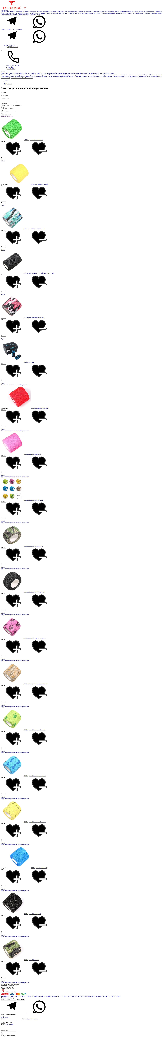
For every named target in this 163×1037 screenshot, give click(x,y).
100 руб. (3, 294)
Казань (7, 73)
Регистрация (4, 1017)
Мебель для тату (79, 13)
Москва (3, 73)
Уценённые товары (36, 14)
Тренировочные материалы (92, 13)
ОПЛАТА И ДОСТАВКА (11, 66)
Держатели (88, 11)
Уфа (63, 73)
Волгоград (43, 73)
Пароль (30, 1019)
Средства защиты (40, 13)
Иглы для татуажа (79, 11)
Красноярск (58, 73)
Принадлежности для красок (58, 11)
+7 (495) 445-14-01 (17, 29)
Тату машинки (5, 11)
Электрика (26, 11)
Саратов (31, 73)
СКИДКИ (10, 67)
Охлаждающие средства (28, 13)
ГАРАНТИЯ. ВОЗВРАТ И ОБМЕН (28, 996)
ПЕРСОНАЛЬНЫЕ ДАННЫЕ (105, 996)
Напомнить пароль (32, 1019)
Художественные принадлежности (126, 13)
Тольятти (21, 73)
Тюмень (26, 73)
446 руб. (3, 521)
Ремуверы (71, 13)
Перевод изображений (147, 11)
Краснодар (37, 73)
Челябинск (84, 73)
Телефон (3, 1019)
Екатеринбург (102, 73)
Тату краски (32, 11)
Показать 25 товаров (7, 116)
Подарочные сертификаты (144, 13)
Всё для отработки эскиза (22, 14)
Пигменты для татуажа (43, 11)
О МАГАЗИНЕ (5, 996)
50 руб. (3, 250)
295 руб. (3, 161)
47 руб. (3, 659)
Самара (75, 73)
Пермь (53, 73)
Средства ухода (16, 13)
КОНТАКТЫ (11, 69)
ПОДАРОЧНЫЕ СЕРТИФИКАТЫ (48, 996)
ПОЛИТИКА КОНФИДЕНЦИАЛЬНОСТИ (82, 996)
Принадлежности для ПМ (108, 13)
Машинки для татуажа (16, 11)
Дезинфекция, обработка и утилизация (57, 13)
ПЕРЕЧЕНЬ (117, 996)
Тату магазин (4, 10)
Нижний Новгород (92, 73)
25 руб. (3, 567)
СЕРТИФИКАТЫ (64, 996)
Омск (79, 73)
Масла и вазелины (6, 13)
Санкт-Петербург (14, 73)
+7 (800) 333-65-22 (6, 29)
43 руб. (3, 205)
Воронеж (48, 73)
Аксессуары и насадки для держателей (103, 11)
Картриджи (70, 11)
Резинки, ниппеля (120, 11)
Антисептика (158, 11)
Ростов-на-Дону (68, 73)
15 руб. (3, 383)
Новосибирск (110, 73)
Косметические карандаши (133, 11)
